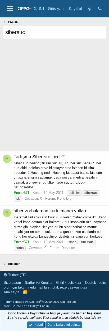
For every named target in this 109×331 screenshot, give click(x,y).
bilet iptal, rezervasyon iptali (65, 287)
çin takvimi (20, 287)
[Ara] (100, 8)
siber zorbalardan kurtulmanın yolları (50, 210)
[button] (10, 8)
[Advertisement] (54, 96)
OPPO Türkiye (29, 306)
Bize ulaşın (12, 283)
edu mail (36, 287)
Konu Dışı (64, 198)
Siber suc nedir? (39, 156)
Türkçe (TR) (16, 275)
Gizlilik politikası (68, 283)
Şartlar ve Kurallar (38, 283)
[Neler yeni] (89, 8)
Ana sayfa (11, 292)
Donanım (68, 248)
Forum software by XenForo (40, 301)
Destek (90, 283)
